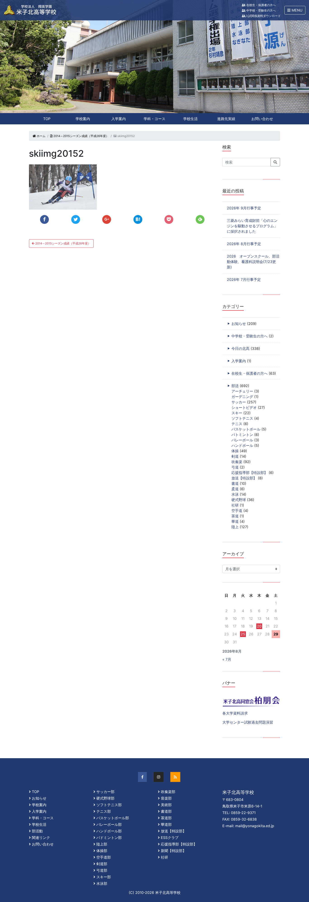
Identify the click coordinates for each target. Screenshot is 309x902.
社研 (235, 505)
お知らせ (238, 323)
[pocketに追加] (168, 219)
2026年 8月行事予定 (244, 243)
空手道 (236, 510)
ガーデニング (242, 396)
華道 (235, 521)
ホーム (40, 136)
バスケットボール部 (112, 818)
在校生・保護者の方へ (260, 5)
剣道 (235, 456)
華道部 (166, 824)
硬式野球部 (105, 798)
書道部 (166, 811)
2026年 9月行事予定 (244, 208)
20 (259, 626)
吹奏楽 (236, 461)
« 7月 (226, 659)
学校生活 (190, 118)
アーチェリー (242, 391)
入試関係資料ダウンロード (263, 16)
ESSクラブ (169, 837)
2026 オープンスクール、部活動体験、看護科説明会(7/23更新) (253, 261)
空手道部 (103, 857)
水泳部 (101, 883)
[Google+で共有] (106, 219)
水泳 (235, 494)
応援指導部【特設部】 (249, 472)
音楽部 (166, 798)
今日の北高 (240, 348)
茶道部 (166, 818)
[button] (294, 10)
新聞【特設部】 (173, 850)
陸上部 (101, 844)
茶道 (235, 516)
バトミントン (242, 434)
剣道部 (101, 864)
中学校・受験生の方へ (260, 10)
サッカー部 (105, 791)
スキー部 (103, 877)
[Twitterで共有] (75, 219)
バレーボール (242, 440)
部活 (235, 386)
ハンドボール (242, 445)
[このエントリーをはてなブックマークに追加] (137, 219)
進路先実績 (226, 118)
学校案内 (83, 118)
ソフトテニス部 (109, 805)
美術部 (166, 805)
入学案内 (118, 118)
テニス (236, 423)
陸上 (235, 527)
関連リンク (41, 837)
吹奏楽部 (168, 791)
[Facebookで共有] (44, 219)
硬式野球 (238, 499)
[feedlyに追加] (200, 219)
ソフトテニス (242, 418)
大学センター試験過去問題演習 (247, 722)
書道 (235, 483)
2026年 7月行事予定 (244, 279)
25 (243, 634)
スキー (236, 413)
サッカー (238, 402)
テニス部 (103, 811)
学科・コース (154, 118)
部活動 (37, 831)
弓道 (235, 467)
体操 (235, 451)
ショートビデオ (244, 407)
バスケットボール (245, 429)
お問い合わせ (262, 118)
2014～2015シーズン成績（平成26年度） (80, 136)
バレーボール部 (109, 824)
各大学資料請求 (235, 713)
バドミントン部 (109, 837)
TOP (46, 118)
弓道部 (101, 870)
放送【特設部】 (244, 478)
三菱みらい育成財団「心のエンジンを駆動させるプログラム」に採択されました (252, 226)
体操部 (101, 850)
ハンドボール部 (109, 831)
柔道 (235, 489)
